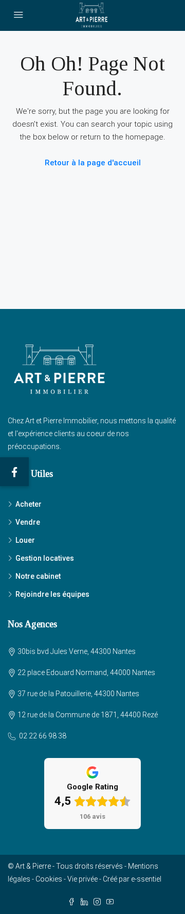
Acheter (28, 504)
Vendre (27, 522)
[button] (14, 471)
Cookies (48, 879)
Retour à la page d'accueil (93, 162)
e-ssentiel (146, 879)
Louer (25, 540)
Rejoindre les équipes (52, 594)
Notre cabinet (38, 576)
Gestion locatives (44, 558)
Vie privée (82, 879)
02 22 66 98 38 (42, 736)
